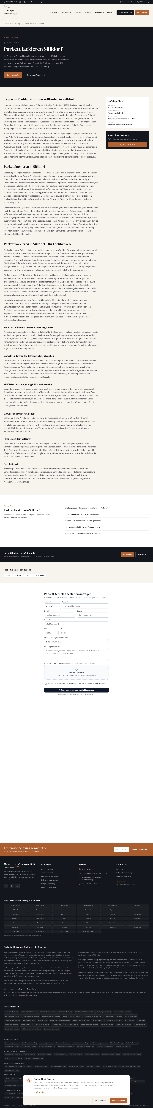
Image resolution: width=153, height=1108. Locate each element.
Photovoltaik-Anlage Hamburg (93, 1016)
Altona (8, 575)
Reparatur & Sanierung (49, 887)
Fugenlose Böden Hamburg (114, 1016)
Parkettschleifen (47, 869)
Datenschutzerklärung (124, 873)
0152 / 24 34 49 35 (11, 2)
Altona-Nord (40, 575)
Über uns (78, 12)
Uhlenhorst (137, 927)
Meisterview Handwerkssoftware (60, 1020)
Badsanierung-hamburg (41, 1025)
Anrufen (129, 554)
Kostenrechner (126, 12)
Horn (64, 919)
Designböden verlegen (49, 876)
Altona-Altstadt (15, 906)
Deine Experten (25, 1025)
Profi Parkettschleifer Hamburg (84, 1012)
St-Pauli (88, 927)
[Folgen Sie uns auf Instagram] (6, 886)
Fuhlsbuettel (15, 914)
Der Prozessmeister (29, 1020)
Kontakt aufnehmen (139, 849)
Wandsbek (15, 931)
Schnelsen (40, 927)
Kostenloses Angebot (34, 75)
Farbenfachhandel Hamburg (51, 1016)
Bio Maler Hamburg (131, 1016)
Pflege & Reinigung (48, 883)
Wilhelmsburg (40, 931)
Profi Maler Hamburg (11, 1012)
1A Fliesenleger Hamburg (12, 1016)
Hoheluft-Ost (16, 919)
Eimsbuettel (88, 910)
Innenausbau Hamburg (123, 1025)
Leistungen (65, 12)
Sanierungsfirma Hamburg (122, 1012)
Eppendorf (113, 910)
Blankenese (40, 910)
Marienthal (137, 919)
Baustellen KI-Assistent (12, 1029)
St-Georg (64, 927)
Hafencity (64, 914)
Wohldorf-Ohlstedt (88, 931)
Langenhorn (88, 919)
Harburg (112, 914)
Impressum (120, 869)
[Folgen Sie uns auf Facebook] (12, 886)
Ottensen (18, 575)
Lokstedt (113, 919)
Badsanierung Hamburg (12, 1020)
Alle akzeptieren (118, 1100)
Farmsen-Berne (137, 910)
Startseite (53, 12)
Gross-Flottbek (40, 914)
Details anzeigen (39, 1092)
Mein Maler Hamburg (65, 1012)
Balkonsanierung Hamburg (89, 1025)
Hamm (88, 914)
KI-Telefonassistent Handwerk (31, 1029)
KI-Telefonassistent (139, 1025)
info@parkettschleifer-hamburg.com (33, 2)
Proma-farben (129, 1020)
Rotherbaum (15, 927)
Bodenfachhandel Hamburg (71, 1016)
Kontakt (110, 12)
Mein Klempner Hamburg (28, 1012)
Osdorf (28, 575)
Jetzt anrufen (142, 12)
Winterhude (64, 931)
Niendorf (40, 923)
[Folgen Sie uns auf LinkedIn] (17, 886)
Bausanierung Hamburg (51, 1029)
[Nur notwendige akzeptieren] (125, 1079)
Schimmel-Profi (56, 1025)
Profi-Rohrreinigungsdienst (114, 1020)
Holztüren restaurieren (49, 880)
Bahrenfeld (64, 906)
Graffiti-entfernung (107, 1025)
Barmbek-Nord (88, 906)
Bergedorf (137, 906)
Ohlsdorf (64, 923)
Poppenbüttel (113, 923)
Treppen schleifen (48, 873)
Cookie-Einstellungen (123, 876)
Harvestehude (137, 914)
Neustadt (16, 923)
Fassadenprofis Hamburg (31, 1016)
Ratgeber (88, 12)
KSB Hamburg (42, 1020)
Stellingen (113, 927)
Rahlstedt (137, 923)
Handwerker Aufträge (71, 1025)
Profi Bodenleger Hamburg (47, 1012)
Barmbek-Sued (112, 906)
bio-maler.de (141, 1020)
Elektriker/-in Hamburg (104, 1012)
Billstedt (15, 910)
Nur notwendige (100, 1100)
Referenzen (99, 12)
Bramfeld (64, 910)
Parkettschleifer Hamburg (81, 1020)
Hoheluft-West (40, 919)
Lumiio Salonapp (97, 1020)
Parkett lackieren (30, 24)
